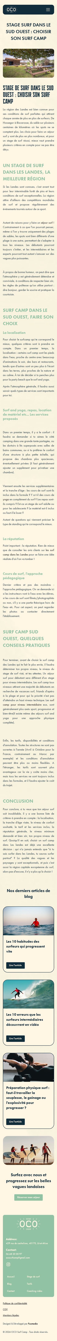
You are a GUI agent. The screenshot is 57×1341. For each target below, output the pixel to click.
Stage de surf (33, 1276)
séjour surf (47, 223)
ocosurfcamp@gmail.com (18, 1257)
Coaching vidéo (34, 1291)
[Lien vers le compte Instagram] (8, 1264)
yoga (6, 499)
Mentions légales (11, 1315)
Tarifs (29, 1283)
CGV (5, 1309)
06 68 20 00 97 (14, 1254)
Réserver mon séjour (28, 1197)
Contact (11, 1291)
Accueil (11, 1276)
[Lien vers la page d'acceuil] (11, 10)
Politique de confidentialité (15, 1303)
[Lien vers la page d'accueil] (28, 1224)
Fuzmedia (33, 1323)
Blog (9, 1283)
